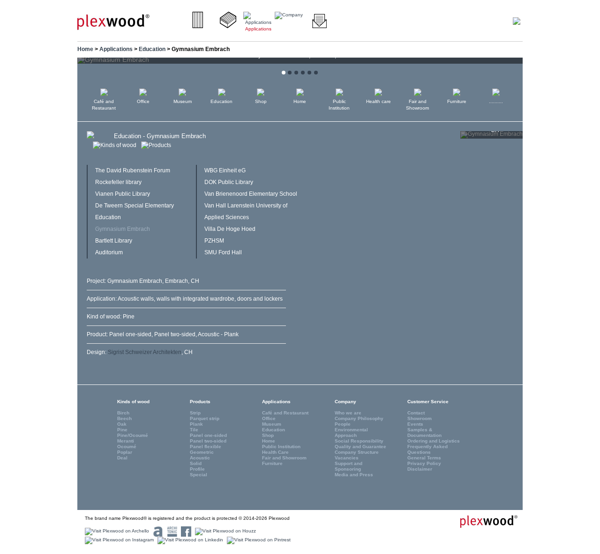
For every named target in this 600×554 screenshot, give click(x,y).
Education (152, 49)
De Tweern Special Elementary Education (134, 211)
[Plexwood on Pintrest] (258, 540)
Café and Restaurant (104, 105)
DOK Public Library (228, 182)
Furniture (456, 101)
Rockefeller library (118, 182)
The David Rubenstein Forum (132, 170)
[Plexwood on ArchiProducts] (156, 531)
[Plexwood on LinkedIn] (189, 540)
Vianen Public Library (122, 194)
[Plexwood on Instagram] (118, 540)
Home (85, 49)
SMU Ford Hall (223, 252)
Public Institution (339, 105)
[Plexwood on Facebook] (185, 531)
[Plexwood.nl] (113, 21)
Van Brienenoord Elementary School (250, 194)
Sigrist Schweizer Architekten (144, 352)
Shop (261, 101)
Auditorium (109, 252)
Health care (378, 101)
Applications (116, 49)
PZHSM (214, 240)
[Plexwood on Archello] (115, 531)
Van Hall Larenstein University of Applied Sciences (245, 211)
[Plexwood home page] (483, 521)
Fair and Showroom (417, 105)
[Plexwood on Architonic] (171, 531)
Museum (182, 101)
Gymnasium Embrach (122, 229)
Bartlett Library (113, 240)
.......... (496, 101)
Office (143, 101)
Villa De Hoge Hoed (229, 229)
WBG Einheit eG (225, 170)
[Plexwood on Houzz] (224, 531)
